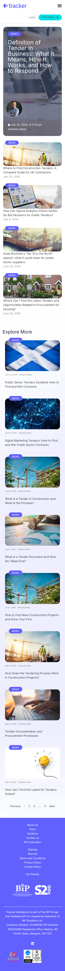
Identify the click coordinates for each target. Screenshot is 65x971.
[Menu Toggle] (59, 5)
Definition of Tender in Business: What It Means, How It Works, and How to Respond (31, 56)
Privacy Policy (32, 862)
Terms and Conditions (33, 858)
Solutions (32, 833)
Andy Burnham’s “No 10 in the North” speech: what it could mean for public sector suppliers (28, 258)
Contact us (32, 837)
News (14, 33)
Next (52, 806)
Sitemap (32, 849)
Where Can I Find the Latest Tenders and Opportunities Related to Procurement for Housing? (31, 305)
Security (32, 853)
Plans (32, 829)
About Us (32, 824)
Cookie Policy (32, 866)
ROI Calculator (32, 842)
